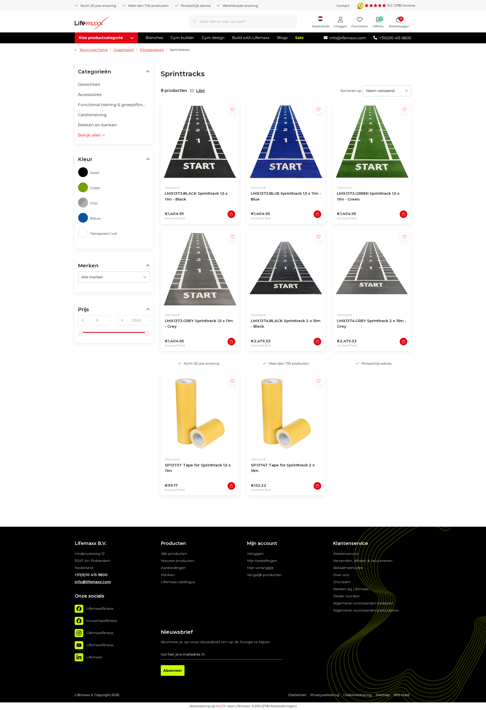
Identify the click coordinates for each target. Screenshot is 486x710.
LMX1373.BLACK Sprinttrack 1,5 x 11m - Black (196, 196)
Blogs (282, 37)
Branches (154, 37)
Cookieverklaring (357, 695)
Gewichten (89, 84)
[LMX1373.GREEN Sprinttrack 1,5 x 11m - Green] (372, 142)
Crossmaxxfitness (101, 620)
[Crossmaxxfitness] (79, 621)
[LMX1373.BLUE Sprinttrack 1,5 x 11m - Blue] (286, 142)
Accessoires (90, 94)
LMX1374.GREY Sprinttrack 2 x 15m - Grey (371, 323)
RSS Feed (401, 695)
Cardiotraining (92, 114)
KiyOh (221, 706)
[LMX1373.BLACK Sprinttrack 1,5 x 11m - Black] (200, 142)
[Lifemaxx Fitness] (92, 24)
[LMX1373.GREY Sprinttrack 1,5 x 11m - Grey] (200, 269)
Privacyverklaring (324, 695)
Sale (299, 37)
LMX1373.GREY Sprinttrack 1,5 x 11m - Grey (199, 323)
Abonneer (172, 670)
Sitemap (383, 695)
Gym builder (182, 37)
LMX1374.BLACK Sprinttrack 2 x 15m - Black (285, 323)
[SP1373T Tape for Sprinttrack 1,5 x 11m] (200, 413)
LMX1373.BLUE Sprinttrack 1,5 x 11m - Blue (286, 196)
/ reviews (401, 5)
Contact (342, 6)
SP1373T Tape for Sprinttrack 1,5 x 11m (198, 468)
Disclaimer (297, 695)
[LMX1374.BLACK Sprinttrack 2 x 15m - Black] (286, 269)
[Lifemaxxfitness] (79, 609)
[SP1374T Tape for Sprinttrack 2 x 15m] (286, 413)
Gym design (213, 37)
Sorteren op (350, 90)
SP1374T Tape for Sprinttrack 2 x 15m (283, 468)
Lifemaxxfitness (99, 608)
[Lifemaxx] (79, 657)
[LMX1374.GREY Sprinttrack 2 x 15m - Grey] (372, 269)
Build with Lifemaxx (251, 37)
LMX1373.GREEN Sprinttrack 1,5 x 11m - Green (368, 196)
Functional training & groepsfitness (113, 104)
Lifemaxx (94, 657)
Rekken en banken (97, 125)
